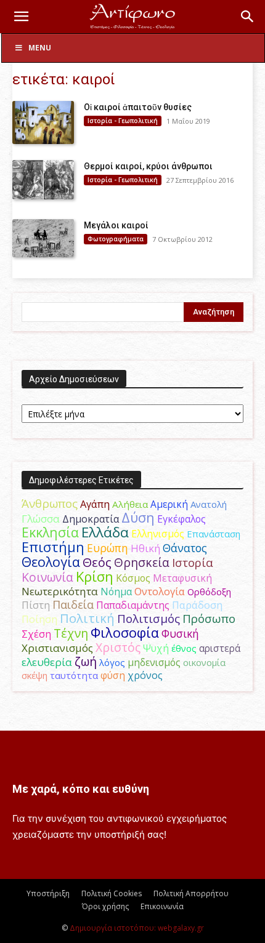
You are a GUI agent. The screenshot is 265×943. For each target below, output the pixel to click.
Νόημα (116, 591)
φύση (112, 675)
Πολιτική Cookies (111, 893)
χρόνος (145, 675)
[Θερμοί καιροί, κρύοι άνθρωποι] (43, 179)
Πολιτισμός (148, 619)
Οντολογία (159, 591)
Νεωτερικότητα (60, 591)
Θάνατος (185, 547)
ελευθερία (47, 662)
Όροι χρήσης (105, 906)
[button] (21, 16)
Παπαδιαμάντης (132, 605)
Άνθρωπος (50, 504)
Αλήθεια (130, 504)
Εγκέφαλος (181, 519)
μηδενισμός (154, 662)
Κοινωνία (47, 577)
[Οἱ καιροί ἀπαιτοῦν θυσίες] (43, 122)
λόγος (112, 662)
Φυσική (180, 633)
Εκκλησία (50, 532)
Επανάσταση (213, 534)
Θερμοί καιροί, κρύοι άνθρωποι (148, 166)
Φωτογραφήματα (116, 239)
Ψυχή (156, 648)
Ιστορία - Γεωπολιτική (123, 120)
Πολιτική (87, 618)
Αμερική (169, 504)
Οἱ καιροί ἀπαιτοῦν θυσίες (138, 107)
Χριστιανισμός (57, 648)
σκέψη (34, 675)
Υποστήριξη (48, 893)
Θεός (97, 562)
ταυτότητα (74, 675)
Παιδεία (73, 604)
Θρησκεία (141, 562)
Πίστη (36, 605)
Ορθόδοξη (209, 591)
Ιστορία (192, 562)
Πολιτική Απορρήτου (191, 893)
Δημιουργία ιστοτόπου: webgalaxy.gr (137, 928)
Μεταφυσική (182, 578)
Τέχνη (71, 633)
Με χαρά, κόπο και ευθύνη (80, 788)
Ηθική (145, 548)
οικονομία (204, 662)
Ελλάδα (105, 532)
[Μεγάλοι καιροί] (43, 238)
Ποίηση (39, 619)
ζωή (86, 661)
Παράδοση (197, 605)
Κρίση (94, 576)
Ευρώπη (107, 547)
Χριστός (118, 647)
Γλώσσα (41, 519)
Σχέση (36, 634)
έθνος (184, 648)
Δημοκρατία (90, 519)
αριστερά (219, 648)
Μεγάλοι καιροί (116, 225)
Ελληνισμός (157, 533)
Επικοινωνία (162, 906)
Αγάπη (95, 504)
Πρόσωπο (208, 619)
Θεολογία (51, 562)
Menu (39, 47)
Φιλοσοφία (125, 632)
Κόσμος (133, 578)
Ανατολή (208, 504)
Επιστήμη (53, 547)
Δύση (138, 517)
